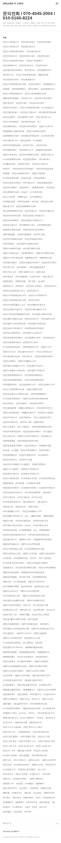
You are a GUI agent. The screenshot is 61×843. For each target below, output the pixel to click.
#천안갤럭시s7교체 (32, 638)
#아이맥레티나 (25, 417)
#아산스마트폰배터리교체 (13, 389)
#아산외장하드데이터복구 (23, 168)
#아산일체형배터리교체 (12, 210)
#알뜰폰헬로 (44, 530)
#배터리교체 (46, 788)
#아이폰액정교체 (28, 121)
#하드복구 (16, 797)
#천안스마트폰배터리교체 (35, 93)
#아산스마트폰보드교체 (12, 548)
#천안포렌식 (24, 187)
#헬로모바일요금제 (11, 572)
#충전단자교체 (21, 722)
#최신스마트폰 (9, 196)
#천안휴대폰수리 (10, 65)
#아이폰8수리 (35, 694)
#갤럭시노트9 (47, 699)
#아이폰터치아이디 (44, 408)
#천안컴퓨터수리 (44, 70)
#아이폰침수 (8, 276)
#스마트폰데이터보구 (12, 347)
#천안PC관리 (21, 103)
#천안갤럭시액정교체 (36, 323)
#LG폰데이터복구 (24, 661)
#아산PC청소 (28, 145)
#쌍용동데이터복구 (11, 487)
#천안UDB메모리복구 (44, 356)
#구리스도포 (37, 497)
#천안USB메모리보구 (12, 342)
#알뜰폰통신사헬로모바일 (13, 131)
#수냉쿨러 (29, 783)
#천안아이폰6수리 (46, 210)
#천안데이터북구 (37, 403)
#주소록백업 (28, 642)
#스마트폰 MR (49, 708)
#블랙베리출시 (9, 656)
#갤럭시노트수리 (46, 126)
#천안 (34, 807)
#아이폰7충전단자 (23, 520)
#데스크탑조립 (45, 558)
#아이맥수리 (8, 774)
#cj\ (35, 530)
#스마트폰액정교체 (11, 178)
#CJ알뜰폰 (37, 140)
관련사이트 (7, 823)
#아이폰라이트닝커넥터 (12, 525)
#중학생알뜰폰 (9, 234)
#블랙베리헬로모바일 (34, 647)
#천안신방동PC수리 (46, 384)
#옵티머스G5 (25, 609)
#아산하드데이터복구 (28, 126)
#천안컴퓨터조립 (39, 577)
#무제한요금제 (9, 201)
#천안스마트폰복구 (34, 60)
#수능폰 (6, 450)
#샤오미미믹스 (50, 694)
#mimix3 (50, 609)
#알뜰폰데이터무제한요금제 (32, 572)
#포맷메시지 (46, 436)
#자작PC (6, 168)
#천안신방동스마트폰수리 (33, 215)
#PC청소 (6, 797)
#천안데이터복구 (44, 42)
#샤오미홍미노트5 (40, 525)
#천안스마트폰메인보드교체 (14, 300)
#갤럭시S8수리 (47, 154)
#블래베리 (40, 783)
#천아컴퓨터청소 (10, 384)
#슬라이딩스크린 (10, 614)
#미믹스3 (36, 699)
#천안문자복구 (41, 656)
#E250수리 (50, 717)
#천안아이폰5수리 (10, 422)
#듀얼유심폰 (26, 178)
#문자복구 (47, 492)
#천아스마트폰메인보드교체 (14, 84)
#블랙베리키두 (31, 257)
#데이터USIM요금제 (44, 168)
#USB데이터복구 (20, 778)
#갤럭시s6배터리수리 (36, 600)
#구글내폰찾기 (9, 684)
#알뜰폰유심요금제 (43, 149)
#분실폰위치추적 (21, 703)
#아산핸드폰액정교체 (47, 112)
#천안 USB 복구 (9, 741)
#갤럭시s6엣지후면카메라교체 (35, 398)
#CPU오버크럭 (9, 436)
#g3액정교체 (38, 609)
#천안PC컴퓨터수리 (27, 455)
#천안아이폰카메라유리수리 (14, 534)
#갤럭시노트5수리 (10, 591)
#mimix (22, 713)
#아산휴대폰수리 (28, 79)
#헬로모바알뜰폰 (10, 577)
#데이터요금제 (23, 201)
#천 (53, 802)
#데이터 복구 (31, 802)
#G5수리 (27, 605)
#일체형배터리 (27, 253)
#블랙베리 (19, 802)
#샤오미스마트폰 (41, 750)
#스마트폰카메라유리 (12, 398)
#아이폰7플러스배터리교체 (14, 619)
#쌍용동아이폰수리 (11, 473)
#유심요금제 (25, 140)
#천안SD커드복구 (49, 262)
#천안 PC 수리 (9, 750)
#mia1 (28, 525)
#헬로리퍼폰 (36, 515)
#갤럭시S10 (24, 699)
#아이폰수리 (30, 70)
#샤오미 (24, 192)
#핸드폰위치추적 (10, 788)
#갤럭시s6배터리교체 (12, 248)
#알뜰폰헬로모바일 (27, 652)
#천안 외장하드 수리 (27, 741)
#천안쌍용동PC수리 (27, 384)
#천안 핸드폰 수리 (43, 117)
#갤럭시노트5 (34, 760)
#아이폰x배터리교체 (11, 356)
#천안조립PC (21, 403)
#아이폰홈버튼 (21, 276)
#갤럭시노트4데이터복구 (13, 670)
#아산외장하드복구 (11, 79)
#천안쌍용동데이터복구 (12, 445)
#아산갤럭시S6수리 (26, 351)
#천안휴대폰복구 (19, 89)
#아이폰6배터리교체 (38, 703)
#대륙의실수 (22, 196)
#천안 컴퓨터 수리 (26, 272)
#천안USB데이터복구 (32, 431)
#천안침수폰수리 (10, 225)
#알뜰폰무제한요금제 (12, 229)
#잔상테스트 (8, 506)
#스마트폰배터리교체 (12, 159)
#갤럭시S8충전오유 (29, 624)
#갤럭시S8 (40, 272)
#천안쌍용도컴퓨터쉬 (33, 375)
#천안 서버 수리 (9, 746)
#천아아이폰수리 (32, 318)
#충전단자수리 (35, 722)
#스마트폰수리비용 (29, 478)
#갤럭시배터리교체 (34, 389)
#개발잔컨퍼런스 (39, 464)
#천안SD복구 (44, 450)
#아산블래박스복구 (33, 337)
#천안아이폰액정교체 (12, 215)
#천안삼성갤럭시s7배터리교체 (15, 394)
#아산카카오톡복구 (29, 450)
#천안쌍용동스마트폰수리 (31, 220)
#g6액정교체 (26, 586)
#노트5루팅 (7, 675)
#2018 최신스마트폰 (40, 614)
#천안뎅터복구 (9, 694)
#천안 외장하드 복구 (46, 741)
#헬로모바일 (43, 74)
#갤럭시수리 (46, 347)
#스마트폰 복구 (36, 192)
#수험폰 (15, 450)
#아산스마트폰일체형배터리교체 (16, 314)
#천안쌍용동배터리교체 (41, 426)
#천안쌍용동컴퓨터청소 (12, 379)
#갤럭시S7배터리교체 (45, 253)
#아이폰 (27, 811)
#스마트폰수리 (48, 107)
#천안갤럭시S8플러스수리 (14, 365)
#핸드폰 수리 (8, 206)
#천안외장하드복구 (27, 56)
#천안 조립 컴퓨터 (10, 736)
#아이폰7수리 (8, 267)
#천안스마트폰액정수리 (12, 93)
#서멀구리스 (35, 774)
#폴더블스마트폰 (24, 750)
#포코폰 (38, 642)
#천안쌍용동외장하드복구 (28, 440)
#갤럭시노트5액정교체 (29, 591)
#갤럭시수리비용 (30, 553)
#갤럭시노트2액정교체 (30, 544)
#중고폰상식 (42, 501)
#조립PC (6, 807)
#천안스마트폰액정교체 (29, 107)
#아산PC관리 (33, 300)
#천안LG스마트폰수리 (37, 295)
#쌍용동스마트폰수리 (30, 469)
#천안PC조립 (39, 234)
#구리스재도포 (23, 497)
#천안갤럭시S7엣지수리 (13, 647)
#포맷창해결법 (9, 440)
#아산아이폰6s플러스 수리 (14, 304)
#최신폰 (35, 201)
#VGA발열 (19, 483)
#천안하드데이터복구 (43, 98)
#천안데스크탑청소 (46, 412)
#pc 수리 (42, 769)
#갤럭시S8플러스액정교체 (14, 370)
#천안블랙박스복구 (25, 117)
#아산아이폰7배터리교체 (25, 567)
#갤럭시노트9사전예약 (46, 689)
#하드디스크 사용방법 (12, 727)
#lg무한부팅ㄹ (31, 445)
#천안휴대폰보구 (10, 455)
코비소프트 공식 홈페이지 (11, 831)
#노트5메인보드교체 (11, 595)
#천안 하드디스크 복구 (32, 727)
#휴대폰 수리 (8, 783)
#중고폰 (27, 792)
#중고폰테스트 (29, 501)
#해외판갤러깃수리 (31, 347)
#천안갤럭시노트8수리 (32, 332)
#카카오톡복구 (40, 178)
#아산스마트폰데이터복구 (13, 60)
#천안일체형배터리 (38, 394)
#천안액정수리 (31, 210)
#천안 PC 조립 (44, 736)
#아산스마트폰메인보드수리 (14, 295)
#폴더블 (6, 792)
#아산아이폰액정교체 (12, 431)
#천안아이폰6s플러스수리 (35, 309)
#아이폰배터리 (36, 196)
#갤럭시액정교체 (10, 154)
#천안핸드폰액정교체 (30, 135)
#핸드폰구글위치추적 (41, 675)
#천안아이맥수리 (10, 417)
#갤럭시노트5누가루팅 (35, 670)
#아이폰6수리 (29, 182)
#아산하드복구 (41, 65)
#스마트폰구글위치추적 (12, 680)
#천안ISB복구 (8, 243)
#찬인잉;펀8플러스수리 (32, 511)
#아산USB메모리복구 (34, 239)
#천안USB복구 (34, 84)
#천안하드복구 (43, 56)
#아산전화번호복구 (37, 267)
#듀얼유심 (50, 187)
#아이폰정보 (33, 619)
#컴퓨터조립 (20, 281)
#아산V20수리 (50, 286)
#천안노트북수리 (10, 459)
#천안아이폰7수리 (40, 520)
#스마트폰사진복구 (22, 764)
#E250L (39, 717)
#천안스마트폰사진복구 (36, 131)
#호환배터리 (8, 802)
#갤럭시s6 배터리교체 (38, 666)
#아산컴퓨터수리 (48, 89)
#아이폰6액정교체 (39, 755)
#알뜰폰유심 (8, 567)
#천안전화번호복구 (45, 182)
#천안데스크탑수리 (28, 112)
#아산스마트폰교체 (11, 478)
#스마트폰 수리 (9, 769)
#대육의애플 (24, 614)
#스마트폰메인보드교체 (34, 548)
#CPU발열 (47, 431)
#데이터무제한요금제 (12, 145)
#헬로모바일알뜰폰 (11, 98)
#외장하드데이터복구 (27, 769)
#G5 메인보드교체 (40, 605)
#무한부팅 (34, 788)
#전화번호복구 (24, 731)
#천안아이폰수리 (10, 56)
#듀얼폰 (19, 783)
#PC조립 (31, 281)
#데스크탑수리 (20, 760)
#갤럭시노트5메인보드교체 (33, 595)
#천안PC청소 (41, 145)
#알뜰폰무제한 (45, 445)
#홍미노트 (7, 760)
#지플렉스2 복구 (10, 713)
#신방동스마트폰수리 (30, 473)
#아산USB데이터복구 (12, 182)
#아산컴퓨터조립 (21, 558)
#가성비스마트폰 (10, 755)
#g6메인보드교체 (41, 586)
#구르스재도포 (9, 497)
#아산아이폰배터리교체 (12, 239)
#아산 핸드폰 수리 (10, 140)
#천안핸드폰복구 (30, 159)
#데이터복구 (33, 89)
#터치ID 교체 (25, 422)
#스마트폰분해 (20, 581)
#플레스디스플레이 (11, 469)
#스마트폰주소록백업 (12, 642)
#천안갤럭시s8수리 (35, 365)
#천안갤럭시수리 (26, 149)
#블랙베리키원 (46, 257)
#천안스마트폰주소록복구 (37, 562)
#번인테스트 (20, 506)
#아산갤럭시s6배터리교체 (14, 600)
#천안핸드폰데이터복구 (12, 70)
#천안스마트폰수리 (11, 42)
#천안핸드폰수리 (28, 46)
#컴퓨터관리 (8, 281)
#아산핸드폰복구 (10, 262)
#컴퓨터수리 (8, 286)
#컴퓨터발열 (8, 483)
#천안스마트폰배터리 (47, 567)
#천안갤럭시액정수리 (36, 370)
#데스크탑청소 (23, 426)
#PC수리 (43, 807)
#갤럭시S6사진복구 (47, 553)
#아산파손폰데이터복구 (34, 328)
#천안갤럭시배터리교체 (12, 318)
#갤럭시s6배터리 (10, 699)
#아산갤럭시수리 (48, 318)
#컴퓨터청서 (39, 422)
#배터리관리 (28, 797)
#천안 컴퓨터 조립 (27, 736)
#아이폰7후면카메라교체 (38, 534)
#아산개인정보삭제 (41, 731)
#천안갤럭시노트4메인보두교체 (16, 628)
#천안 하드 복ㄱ (9, 731)
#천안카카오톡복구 (11, 220)
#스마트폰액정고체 (47, 478)
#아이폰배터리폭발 (11, 586)
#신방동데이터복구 (29, 487)
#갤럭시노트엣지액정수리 (28, 436)
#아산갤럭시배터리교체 (42, 314)
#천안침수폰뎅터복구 (12, 332)
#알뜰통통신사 (29, 689)
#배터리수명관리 (41, 661)
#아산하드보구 (49, 337)
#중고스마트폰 (21, 774)
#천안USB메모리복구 (21, 173)
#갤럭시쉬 (7, 581)
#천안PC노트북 (25, 459)
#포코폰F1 (44, 624)
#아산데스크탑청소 (34, 286)
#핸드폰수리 (48, 276)
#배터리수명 (49, 792)
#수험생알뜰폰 (25, 530)
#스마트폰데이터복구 (12, 708)
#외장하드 (19, 286)
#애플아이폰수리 (28, 412)
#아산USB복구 (9, 117)
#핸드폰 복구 (8, 103)
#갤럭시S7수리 (9, 351)
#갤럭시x (6, 778)
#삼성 (27, 807)
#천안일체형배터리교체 (26, 206)
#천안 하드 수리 (9, 272)
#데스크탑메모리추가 (42, 417)
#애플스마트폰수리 (26, 408)
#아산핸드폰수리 (34, 51)
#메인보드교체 (47, 201)
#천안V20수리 (33, 290)
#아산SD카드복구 (36, 103)
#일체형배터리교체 (11, 135)
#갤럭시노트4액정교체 (12, 638)
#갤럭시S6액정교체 (11, 412)
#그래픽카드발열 (33, 483)
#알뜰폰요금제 (38, 187)
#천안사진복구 (9, 661)
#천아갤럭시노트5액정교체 (14, 323)
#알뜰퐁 (6, 173)
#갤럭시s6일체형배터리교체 (14, 666)
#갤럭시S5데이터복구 (12, 605)
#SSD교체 (7, 764)
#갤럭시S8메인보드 (11, 253)
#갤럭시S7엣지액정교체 (13, 257)
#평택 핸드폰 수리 (10, 717)
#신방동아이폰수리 (47, 487)
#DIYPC (33, 558)
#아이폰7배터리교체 (31, 248)
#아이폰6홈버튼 (9, 408)
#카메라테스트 (49, 797)
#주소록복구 (22, 267)
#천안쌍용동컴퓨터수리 (12, 375)
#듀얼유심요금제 (10, 530)
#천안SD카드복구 (10, 107)
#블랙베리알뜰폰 (10, 652)
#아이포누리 (27, 356)
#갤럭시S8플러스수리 (27, 361)
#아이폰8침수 (8, 633)
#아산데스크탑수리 (40, 163)
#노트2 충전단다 (27, 717)
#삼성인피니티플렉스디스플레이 (16, 464)
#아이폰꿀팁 (24, 755)
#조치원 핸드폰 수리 (45, 713)
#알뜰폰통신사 (49, 84)
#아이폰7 (46, 774)
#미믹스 (32, 713)
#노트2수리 (7, 722)
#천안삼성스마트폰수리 (12, 328)
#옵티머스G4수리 (24, 633)
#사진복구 (23, 788)
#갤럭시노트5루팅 (22, 675)
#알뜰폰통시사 (43, 652)
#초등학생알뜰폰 (24, 234)
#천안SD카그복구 (30, 342)
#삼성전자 (18, 811)
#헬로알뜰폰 (48, 515)
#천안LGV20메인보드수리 (14, 290)
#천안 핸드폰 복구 (10, 112)
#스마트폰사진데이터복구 (13, 562)
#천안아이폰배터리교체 (29, 154)
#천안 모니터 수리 (26, 746)
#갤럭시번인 (33, 506)
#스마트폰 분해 (47, 135)
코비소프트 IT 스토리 (13, 3)
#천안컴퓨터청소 (10, 126)
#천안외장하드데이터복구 (33, 229)
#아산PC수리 (26, 98)
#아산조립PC (8, 403)
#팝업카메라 (22, 694)
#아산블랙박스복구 (27, 225)
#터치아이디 (51, 764)
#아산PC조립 (24, 577)
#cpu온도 (37, 792)
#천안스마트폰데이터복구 (13, 51)
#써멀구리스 (17, 792)
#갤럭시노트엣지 (49, 760)
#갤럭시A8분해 (40, 633)
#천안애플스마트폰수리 (12, 515)
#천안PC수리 (8, 74)
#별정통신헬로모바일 (12, 689)
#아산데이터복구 (28, 42)
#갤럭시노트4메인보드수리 (42, 628)
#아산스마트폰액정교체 (26, 74)
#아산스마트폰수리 (11, 46)
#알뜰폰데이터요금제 (42, 539)
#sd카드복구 (35, 276)
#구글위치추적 (45, 684)
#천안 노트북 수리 (43, 746)
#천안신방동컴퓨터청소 (34, 379)
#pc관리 (41, 281)
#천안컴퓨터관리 (44, 225)
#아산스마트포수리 (44, 351)
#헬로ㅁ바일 (8, 520)
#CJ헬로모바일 (9, 163)
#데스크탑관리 (9, 426)
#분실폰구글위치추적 (33, 680)
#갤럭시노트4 (37, 764)
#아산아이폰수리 (26, 65)
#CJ (39, 121)
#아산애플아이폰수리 (36, 304)
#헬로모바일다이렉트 (32, 708)
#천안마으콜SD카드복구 (29, 262)
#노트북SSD (43, 455)
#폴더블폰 (7, 703)
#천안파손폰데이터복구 (12, 337)
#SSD (38, 797)
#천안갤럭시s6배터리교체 (27, 243)
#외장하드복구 (24, 163)
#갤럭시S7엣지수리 (36, 581)
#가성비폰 (7, 558)
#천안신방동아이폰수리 (12, 492)
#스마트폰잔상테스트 (12, 501)
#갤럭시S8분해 (38, 173)
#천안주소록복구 (10, 187)
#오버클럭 (7, 811)
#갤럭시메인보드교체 (12, 553)
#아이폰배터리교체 (11, 192)
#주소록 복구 (44, 159)
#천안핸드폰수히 (10, 539)
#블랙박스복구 (25, 539)
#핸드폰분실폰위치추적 (27, 684)
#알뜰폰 (6, 89)
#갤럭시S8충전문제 (11, 624)
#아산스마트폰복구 (11, 121)
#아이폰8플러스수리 (11, 511)
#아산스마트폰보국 (25, 656)
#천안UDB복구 (9, 361)
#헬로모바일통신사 (11, 544)
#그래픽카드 (17, 807)
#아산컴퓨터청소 (10, 149)
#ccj (26, 515)
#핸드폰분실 (44, 802)
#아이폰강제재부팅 (33, 492)
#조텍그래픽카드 (36, 778)
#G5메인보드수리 (10, 609)
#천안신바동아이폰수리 (12, 309)
